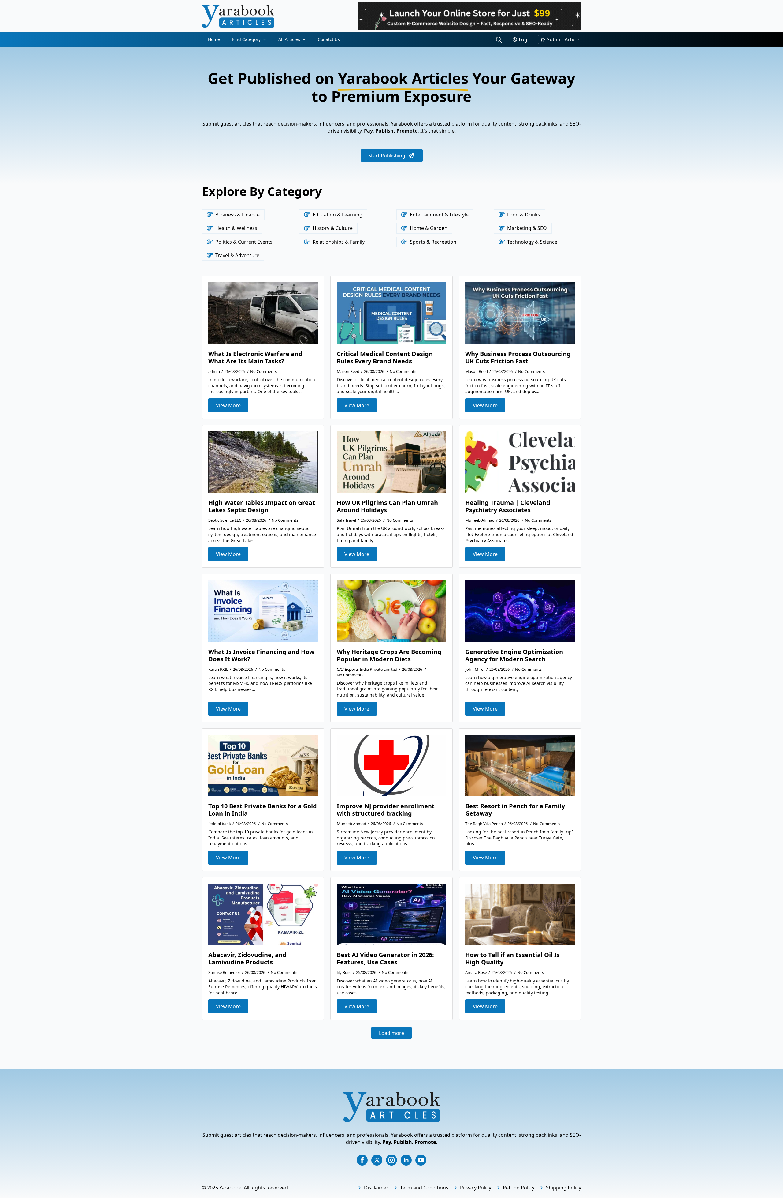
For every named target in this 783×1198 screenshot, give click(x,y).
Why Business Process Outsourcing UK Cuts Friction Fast (518, 357)
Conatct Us (329, 39)
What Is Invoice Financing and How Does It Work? (261, 655)
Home (214, 39)
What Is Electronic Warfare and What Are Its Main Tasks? (255, 357)
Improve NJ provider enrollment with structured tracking (386, 809)
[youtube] (420, 1160)
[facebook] (362, 1160)
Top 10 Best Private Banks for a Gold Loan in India (262, 809)
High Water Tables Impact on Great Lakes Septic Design (261, 506)
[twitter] (376, 1160)
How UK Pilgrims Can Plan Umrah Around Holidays (387, 506)
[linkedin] (406, 1160)
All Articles (289, 39)
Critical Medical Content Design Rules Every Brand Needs (385, 357)
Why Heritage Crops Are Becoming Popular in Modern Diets (389, 655)
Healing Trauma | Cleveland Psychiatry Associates (507, 506)
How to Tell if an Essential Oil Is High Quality (512, 958)
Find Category (246, 39)
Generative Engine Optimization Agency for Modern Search (514, 655)
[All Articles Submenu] (306, 39)
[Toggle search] (499, 39)
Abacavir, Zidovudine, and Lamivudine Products (247, 958)
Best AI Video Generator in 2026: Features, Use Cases (385, 958)
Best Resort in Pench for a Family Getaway (515, 809)
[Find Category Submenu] (266, 39)
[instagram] (391, 1160)
